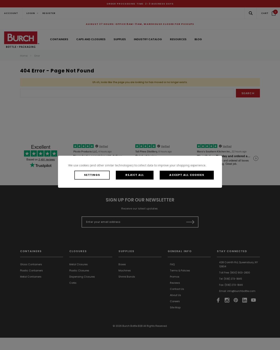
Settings (92, 175)
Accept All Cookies (186, 175)
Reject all (134, 175)
